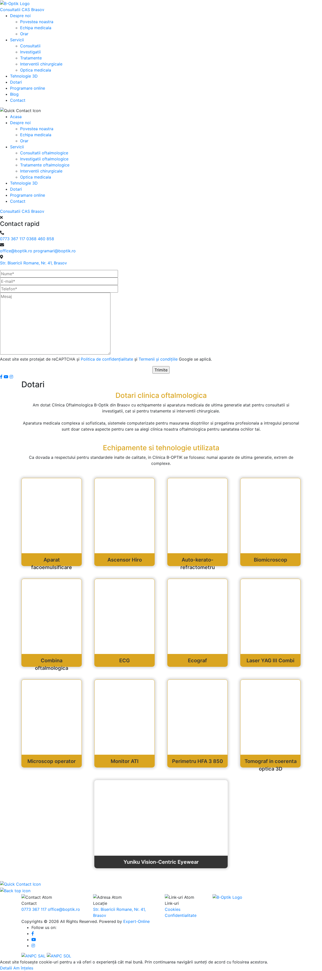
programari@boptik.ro (54, 250)
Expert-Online (136, 921)
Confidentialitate (180, 915)
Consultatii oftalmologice (44, 152)
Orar (24, 33)
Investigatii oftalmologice (44, 158)
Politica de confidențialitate (107, 359)
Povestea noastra (36, 21)
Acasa (16, 116)
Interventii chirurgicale (41, 63)
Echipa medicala (35, 27)
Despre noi (20, 15)
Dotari (16, 82)
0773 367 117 (13, 238)
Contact (17, 100)
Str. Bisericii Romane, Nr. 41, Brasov (33, 262)
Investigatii (30, 51)
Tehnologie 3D (24, 76)
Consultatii (30, 45)
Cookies (172, 909)
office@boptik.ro (16, 250)
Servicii (17, 39)
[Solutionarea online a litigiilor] (59, 955)
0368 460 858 (40, 238)
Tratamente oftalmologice (44, 164)
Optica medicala (35, 70)
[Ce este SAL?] (34, 955)
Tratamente (31, 57)
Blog (14, 94)
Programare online (27, 88)
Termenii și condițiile (159, 359)
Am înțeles (23, 967)
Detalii (6, 967)
